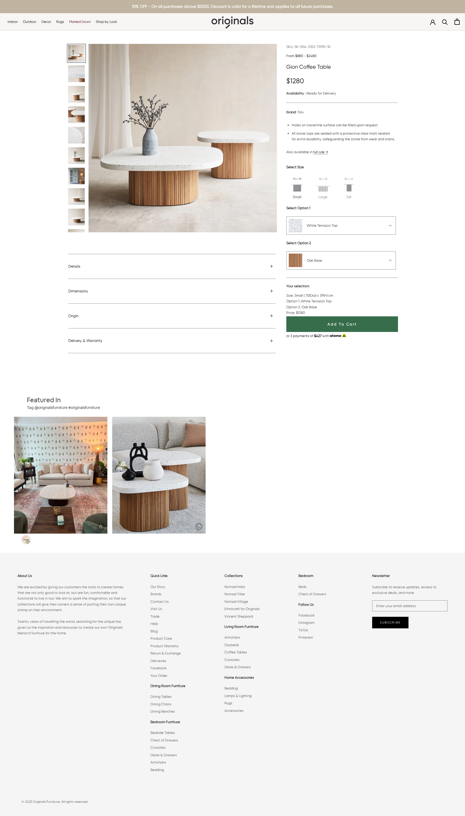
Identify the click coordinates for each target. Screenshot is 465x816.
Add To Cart (342, 324)
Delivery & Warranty (85, 340)
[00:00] (183, 138)
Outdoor (29, 22)
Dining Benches (162, 711)
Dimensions (78, 291)
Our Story (157, 587)
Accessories (234, 711)
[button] (60, 475)
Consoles (157, 747)
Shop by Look (106, 22)
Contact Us (159, 602)
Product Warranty (164, 646)
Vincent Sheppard (238, 616)
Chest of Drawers (164, 740)
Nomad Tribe (234, 594)
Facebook (158, 668)
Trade (155, 616)
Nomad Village (236, 602)
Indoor (13, 22)
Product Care (161, 638)
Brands (155, 594)
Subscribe (390, 622)
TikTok (303, 630)
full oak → (320, 152)
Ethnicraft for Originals (242, 609)
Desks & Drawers (163, 755)
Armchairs (158, 762)
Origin (73, 316)
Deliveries (158, 661)
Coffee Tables (235, 652)
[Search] (445, 21)
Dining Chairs (160, 704)
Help (154, 624)
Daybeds (231, 645)
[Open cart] (457, 22)
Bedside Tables (162, 733)
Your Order (158, 676)
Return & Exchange (165, 653)
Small (297, 197)
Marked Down (80, 22)
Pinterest (305, 637)
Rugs (60, 22)
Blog (154, 631)
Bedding (157, 770)
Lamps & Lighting (238, 696)
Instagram (306, 623)
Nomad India (234, 587)
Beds (302, 587)
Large (322, 197)
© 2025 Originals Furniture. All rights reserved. (55, 802)
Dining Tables (161, 697)
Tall (348, 197)
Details (74, 266)
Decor (46, 22)
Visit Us (156, 609)
